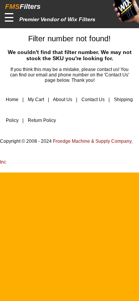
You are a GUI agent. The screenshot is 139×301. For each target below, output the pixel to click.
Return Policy (41, 120)
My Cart (35, 99)
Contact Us (92, 99)
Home (12, 99)
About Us (62, 99)
